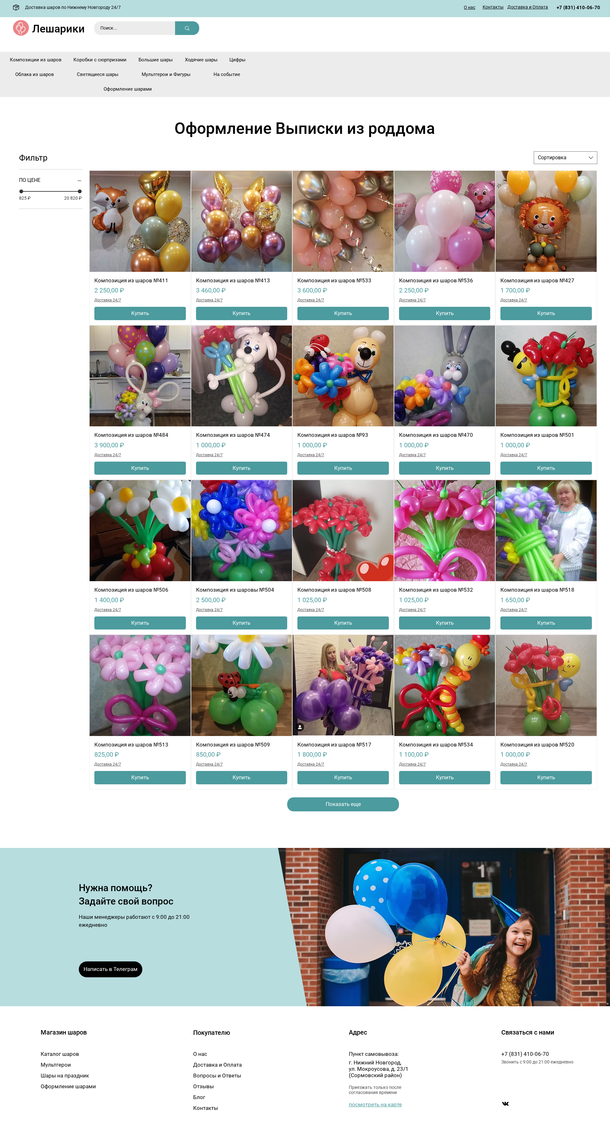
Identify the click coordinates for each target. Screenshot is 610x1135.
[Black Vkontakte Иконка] (505, 1104)
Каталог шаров (60, 1054)
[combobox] (565, 157)
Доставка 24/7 (107, 300)
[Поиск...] (187, 28)
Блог (199, 1097)
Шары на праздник (65, 1075)
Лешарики (58, 28)
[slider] (21, 191)
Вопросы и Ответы (217, 1075)
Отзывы (203, 1086)
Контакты (205, 1108)
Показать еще (343, 804)
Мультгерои (56, 1065)
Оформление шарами (68, 1086)
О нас (200, 1054)
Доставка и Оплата (217, 1065)
